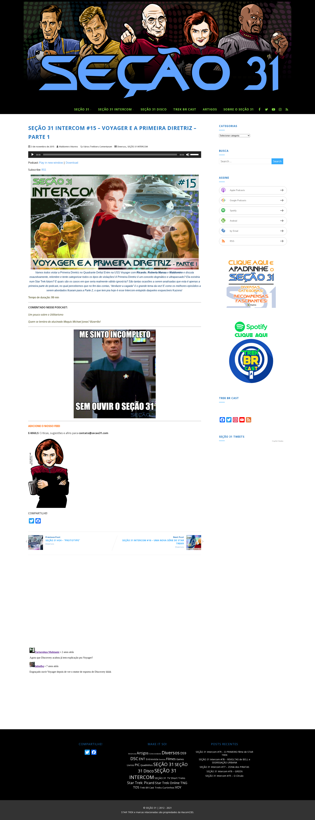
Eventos (162, 759)
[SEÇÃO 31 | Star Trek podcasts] (157, 103)
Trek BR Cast (184, 109)
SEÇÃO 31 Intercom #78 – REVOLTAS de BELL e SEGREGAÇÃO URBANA (224, 761)
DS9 (183, 753)
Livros (130, 765)
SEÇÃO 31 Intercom (115, 109)
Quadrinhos (146, 765)
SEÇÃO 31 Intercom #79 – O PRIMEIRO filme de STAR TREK (224, 753)
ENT (142, 759)
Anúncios (132, 754)
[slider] (195, 154)
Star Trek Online (167, 783)
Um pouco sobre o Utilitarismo (45, 314)
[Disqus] (114, 603)
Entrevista (152, 759)
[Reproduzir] (32, 154)
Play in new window (51, 162)
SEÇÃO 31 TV (162, 778)
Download (72, 162)
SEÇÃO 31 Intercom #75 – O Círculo (224, 775)
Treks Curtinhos (164, 787)
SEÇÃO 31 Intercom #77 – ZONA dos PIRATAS (224, 766)
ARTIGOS (210, 109)
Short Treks (178, 778)
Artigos (142, 753)
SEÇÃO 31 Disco (154, 109)
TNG (183, 783)
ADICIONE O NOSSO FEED (44, 426)
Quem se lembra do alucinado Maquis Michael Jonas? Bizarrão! (64, 321)
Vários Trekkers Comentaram (97, 146)
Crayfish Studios (277, 441)
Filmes (171, 759)
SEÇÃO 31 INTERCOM (137, 146)
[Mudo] (187, 154)
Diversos (121, 146)
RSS (44, 169)
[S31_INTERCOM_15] (114, 222)
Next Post (153, 540)
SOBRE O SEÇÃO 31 (238, 109)
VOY (178, 787)
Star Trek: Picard (140, 782)
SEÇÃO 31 (81, 109)
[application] (114, 154)
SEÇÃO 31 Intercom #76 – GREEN (224, 771)
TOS (136, 787)
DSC (134, 758)
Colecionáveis (155, 754)
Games (180, 759)
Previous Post (62, 539)
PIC (137, 764)
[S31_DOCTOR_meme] (114, 374)
